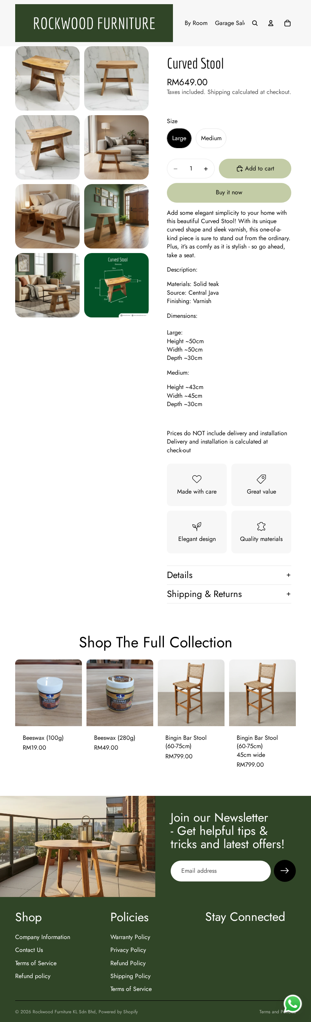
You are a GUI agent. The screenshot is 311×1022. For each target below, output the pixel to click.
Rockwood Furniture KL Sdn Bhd (64, 1011)
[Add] (70, 714)
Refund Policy (128, 963)
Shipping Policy (130, 976)
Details (180, 574)
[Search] (255, 23)
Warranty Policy (130, 937)
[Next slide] (216, 692)
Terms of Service (36, 963)
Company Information (42, 937)
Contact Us (29, 950)
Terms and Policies (277, 1011)
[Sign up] (285, 871)
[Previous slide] (166, 692)
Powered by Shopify (118, 1011)
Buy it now (229, 192)
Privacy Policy (128, 950)
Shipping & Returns (204, 593)
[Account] (270, 23)
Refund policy (32, 976)
